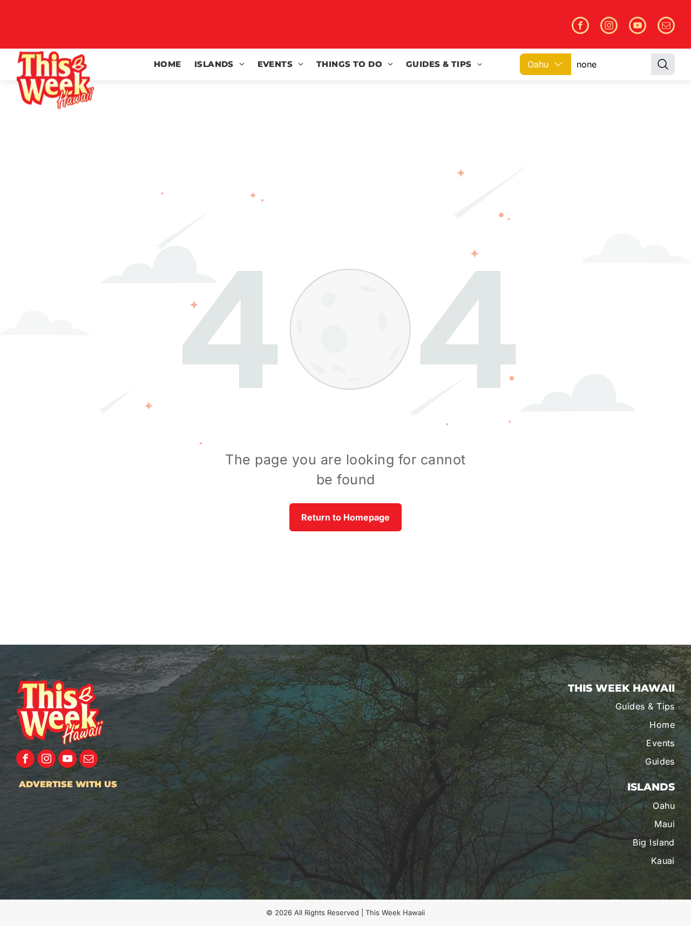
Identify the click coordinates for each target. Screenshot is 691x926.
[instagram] (609, 27)
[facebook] (580, 27)
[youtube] (637, 27)
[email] (666, 27)
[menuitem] (167, 64)
